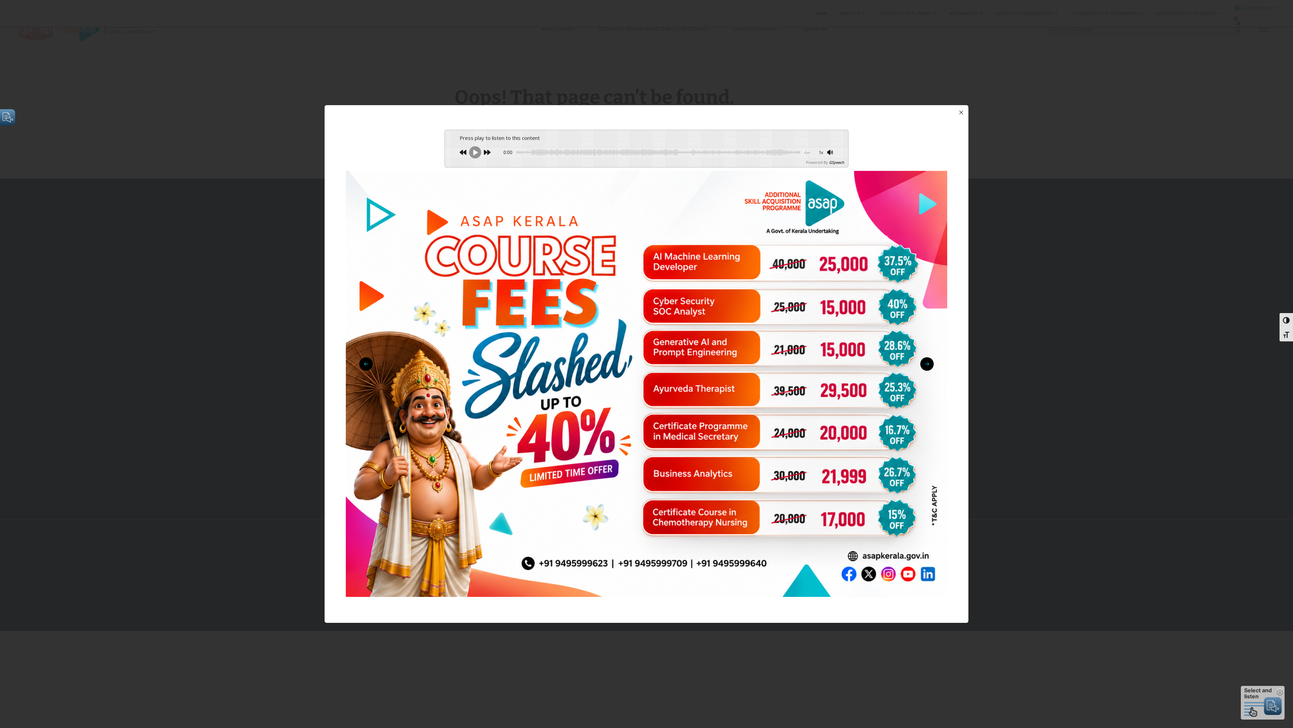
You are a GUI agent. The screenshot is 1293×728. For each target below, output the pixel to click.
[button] (927, 364)
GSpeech (836, 162)
